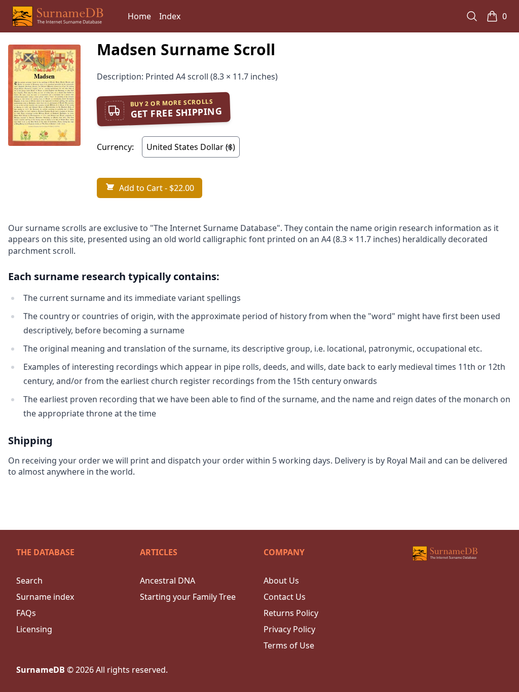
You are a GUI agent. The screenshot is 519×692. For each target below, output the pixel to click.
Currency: (115, 146)
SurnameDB (40, 669)
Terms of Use (289, 645)
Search (29, 580)
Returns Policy (291, 613)
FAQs (26, 613)
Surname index (45, 596)
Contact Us (285, 596)
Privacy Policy (289, 629)
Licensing (34, 629)
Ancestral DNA (167, 580)
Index (169, 16)
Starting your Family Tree (188, 596)
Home (139, 16)
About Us (281, 580)
